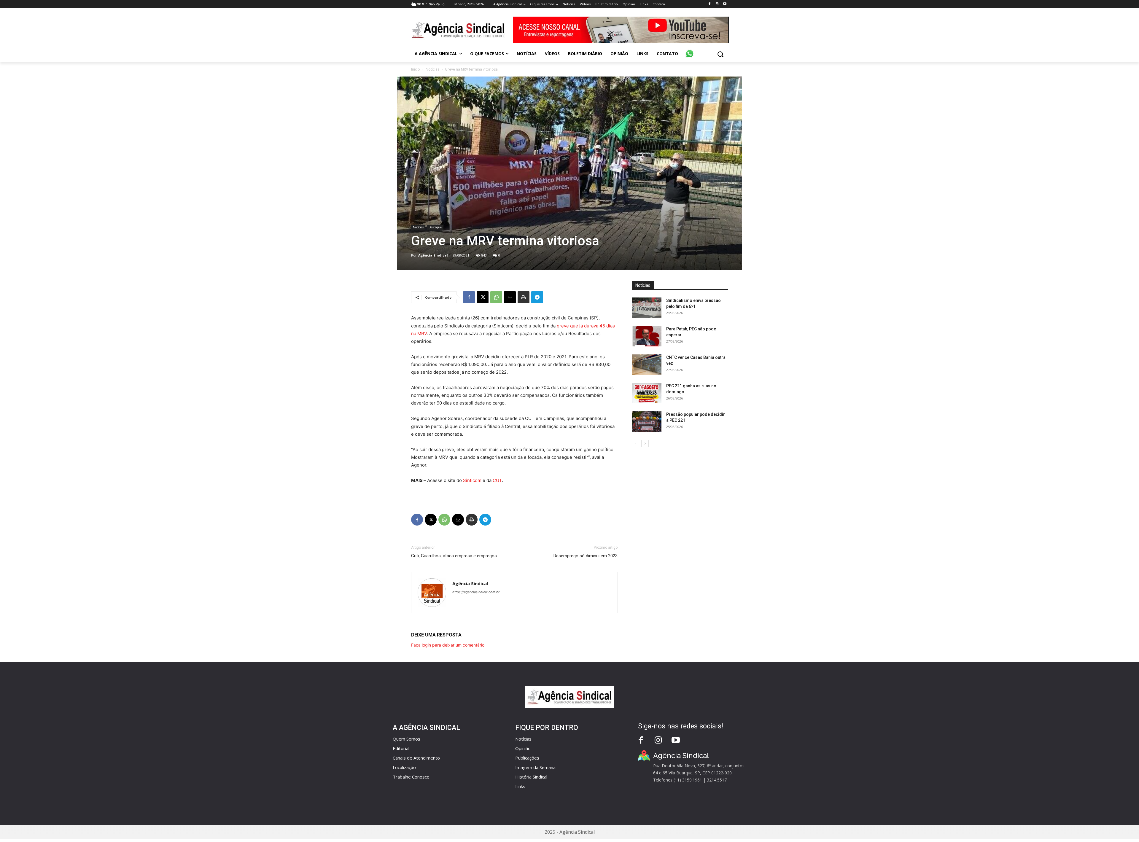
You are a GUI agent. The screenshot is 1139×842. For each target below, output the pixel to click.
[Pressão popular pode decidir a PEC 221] (646, 421)
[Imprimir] (523, 297)
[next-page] (645, 443)
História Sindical (531, 777)
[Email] (510, 297)
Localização (404, 767)
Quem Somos (406, 739)
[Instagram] (717, 4)
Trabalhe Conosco (411, 777)
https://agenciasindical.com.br (475, 592)
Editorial (401, 748)
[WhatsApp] (496, 297)
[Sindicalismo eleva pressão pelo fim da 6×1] (646, 307)
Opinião (523, 748)
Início (415, 69)
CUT (497, 480)
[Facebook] (709, 4)
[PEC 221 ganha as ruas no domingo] (646, 393)
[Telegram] (537, 297)
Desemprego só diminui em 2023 (585, 555)
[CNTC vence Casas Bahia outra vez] (646, 364)
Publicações (527, 758)
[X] (483, 297)
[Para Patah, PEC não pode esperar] (646, 336)
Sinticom (472, 480)
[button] (720, 54)
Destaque (435, 227)
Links (520, 786)
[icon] (689, 50)
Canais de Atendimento (416, 758)
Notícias (432, 69)
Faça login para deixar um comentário (447, 644)
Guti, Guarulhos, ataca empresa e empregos (454, 555)
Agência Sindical (433, 255)
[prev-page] (635, 443)
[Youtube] (725, 4)
